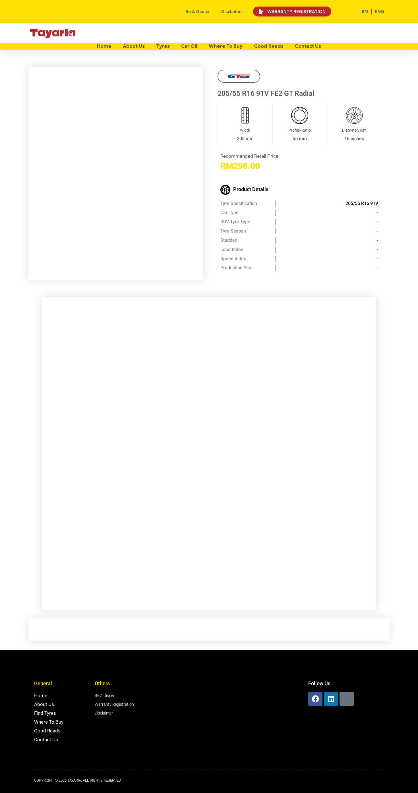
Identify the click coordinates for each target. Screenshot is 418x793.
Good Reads (269, 46)
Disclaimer (232, 11)
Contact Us (308, 46)
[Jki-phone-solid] (347, 699)
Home (104, 46)
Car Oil (189, 46)
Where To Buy (226, 46)
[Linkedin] (331, 699)
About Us (134, 46)
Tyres (163, 46)
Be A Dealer (197, 11)
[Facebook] (315, 699)
